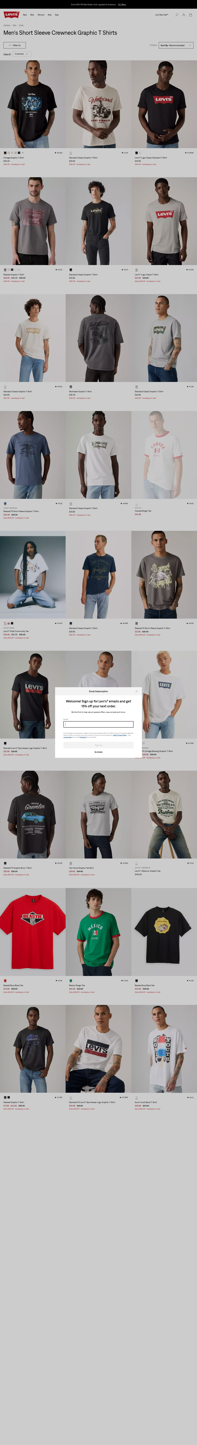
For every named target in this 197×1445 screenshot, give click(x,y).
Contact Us (83, 737)
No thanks (99, 752)
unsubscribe (67, 737)
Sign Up (98, 745)
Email (65, 719)
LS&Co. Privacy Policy (119, 735)
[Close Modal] (137, 691)
